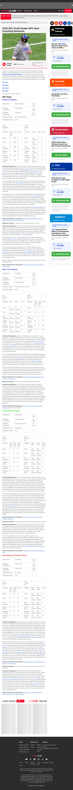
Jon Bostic (33, 679)
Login (62, 10)
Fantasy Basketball (24, 749)
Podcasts (39, 747)
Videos (39, 745)
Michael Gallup (39, 207)
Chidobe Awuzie (31, 250)
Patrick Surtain (6, 252)
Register (51, 762)
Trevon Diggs (6, 266)
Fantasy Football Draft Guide (18, 22)
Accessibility (45, 762)
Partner (27, 762)
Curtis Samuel (38, 637)
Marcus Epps (38, 546)
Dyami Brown (40, 652)
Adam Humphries (21, 652)
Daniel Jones (10, 346)
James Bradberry (7, 407)
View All (43, 701)
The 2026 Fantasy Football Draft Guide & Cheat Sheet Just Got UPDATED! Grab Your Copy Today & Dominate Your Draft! (40, 16)
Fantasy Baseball (24, 747)
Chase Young (6, 679)
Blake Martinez (38, 406)
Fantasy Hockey (23, 751)
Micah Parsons (24, 237)
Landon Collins (10, 694)
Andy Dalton (33, 171)
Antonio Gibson (37, 662)
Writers (32, 747)
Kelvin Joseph (28, 252)
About (20, 762)
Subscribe (68, 10)
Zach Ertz (10, 519)
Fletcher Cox (26, 550)
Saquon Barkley (40, 343)
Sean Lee (10, 239)
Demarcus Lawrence (38, 264)
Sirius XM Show (39, 750)
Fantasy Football (23, 745)
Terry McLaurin (6, 652)
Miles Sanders (9, 505)
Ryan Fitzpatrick (27, 662)
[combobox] (20, 701)
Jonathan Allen (16, 679)
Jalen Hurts (26, 517)
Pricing (32, 745)
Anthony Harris (27, 546)
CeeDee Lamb (11, 220)
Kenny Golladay (36, 361)
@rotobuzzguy (19, 64)
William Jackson (34, 684)
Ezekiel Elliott (35, 218)
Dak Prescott (24, 169)
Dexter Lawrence (28, 406)
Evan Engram (11, 378)
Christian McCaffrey (23, 635)
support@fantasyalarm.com (51, 748)
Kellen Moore (19, 182)
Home (3, 22)
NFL (8, 22)
